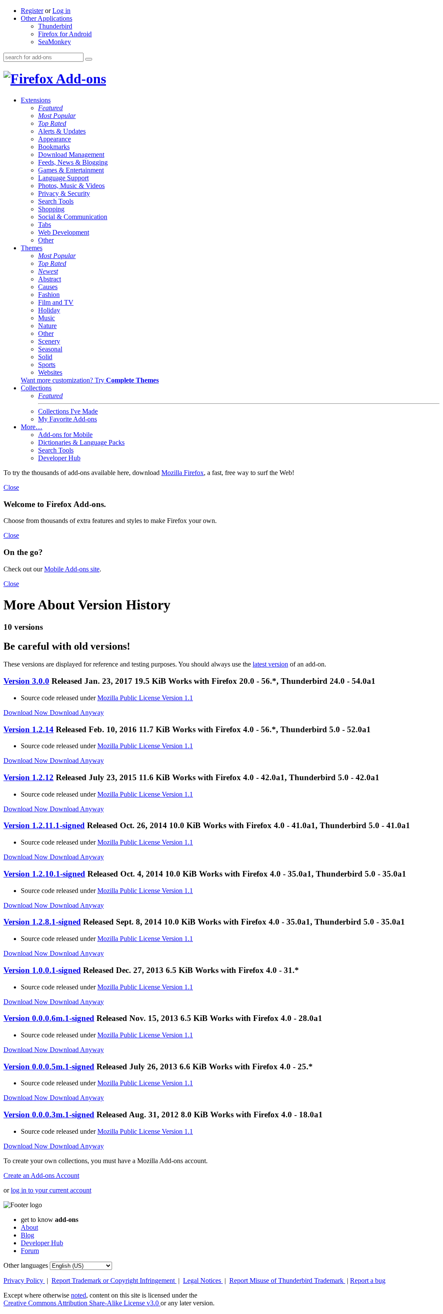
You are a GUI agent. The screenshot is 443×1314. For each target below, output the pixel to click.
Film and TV (56, 302)
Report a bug (367, 1280)
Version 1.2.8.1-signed (42, 921)
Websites (50, 372)
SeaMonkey (54, 41)
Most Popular (57, 115)
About (29, 1227)
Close (11, 487)
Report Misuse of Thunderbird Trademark (287, 1280)
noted (78, 1295)
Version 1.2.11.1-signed (44, 825)
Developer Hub (59, 458)
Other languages (25, 1265)
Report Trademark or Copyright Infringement (114, 1280)
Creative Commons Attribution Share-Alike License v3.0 (82, 1303)
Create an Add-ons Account (41, 1175)
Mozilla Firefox (182, 472)
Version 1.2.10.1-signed (44, 873)
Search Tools (56, 201)
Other (46, 240)
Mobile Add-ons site (72, 569)
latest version (270, 664)
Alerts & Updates (62, 131)
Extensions (36, 100)
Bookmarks (54, 146)
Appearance (54, 139)
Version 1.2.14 (28, 729)
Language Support (63, 178)
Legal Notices (203, 1280)
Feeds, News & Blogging (73, 162)
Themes (31, 248)
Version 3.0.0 (26, 681)
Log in (61, 10)
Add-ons (79, 78)
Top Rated (52, 123)
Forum (30, 1250)
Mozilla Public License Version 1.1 (145, 698)
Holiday (49, 310)
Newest (48, 271)
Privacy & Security (64, 193)
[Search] (88, 59)
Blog (27, 1235)
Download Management (71, 154)
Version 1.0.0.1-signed (42, 970)
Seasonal (50, 349)
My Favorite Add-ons (67, 419)
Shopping (51, 209)
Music (46, 318)
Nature (47, 325)
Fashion (49, 294)
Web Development (63, 232)
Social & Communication (72, 216)
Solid (45, 356)
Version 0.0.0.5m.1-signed (48, 1066)
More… (31, 427)
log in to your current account (51, 1190)
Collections (36, 388)
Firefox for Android (65, 34)
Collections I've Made (68, 411)
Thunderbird (55, 26)
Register (32, 10)
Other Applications (46, 18)
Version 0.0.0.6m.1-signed (48, 1018)
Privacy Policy (24, 1280)
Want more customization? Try (90, 380)
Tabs (44, 224)
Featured (50, 108)
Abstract (49, 279)
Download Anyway (77, 712)
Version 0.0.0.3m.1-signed (48, 1114)
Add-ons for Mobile (65, 434)
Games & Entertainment (71, 170)
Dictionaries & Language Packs (81, 442)
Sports (46, 364)
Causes (48, 286)
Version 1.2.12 (28, 777)
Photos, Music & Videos (71, 185)
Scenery (49, 341)
